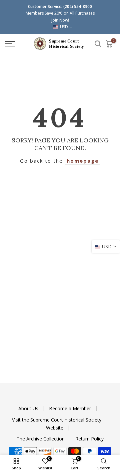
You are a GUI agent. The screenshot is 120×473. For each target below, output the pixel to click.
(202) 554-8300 (77, 6)
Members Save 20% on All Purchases (60, 13)
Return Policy (89, 438)
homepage (83, 160)
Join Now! (60, 20)
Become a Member (70, 408)
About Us (29, 408)
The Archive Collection (41, 438)
